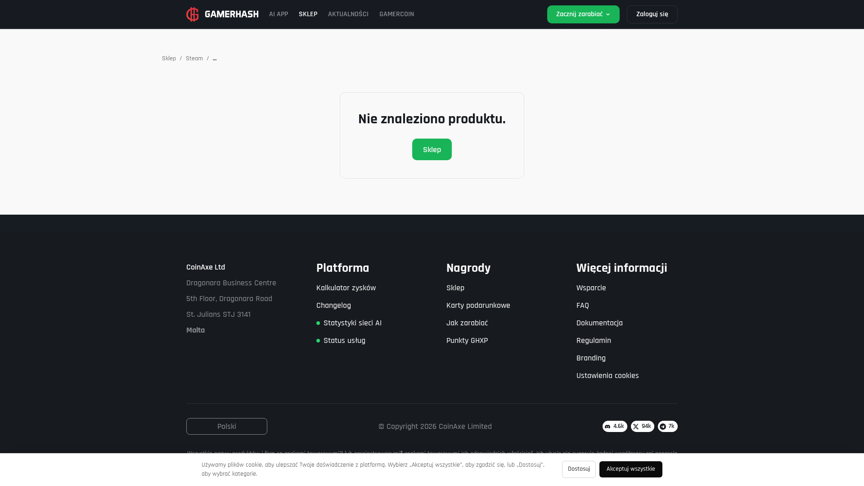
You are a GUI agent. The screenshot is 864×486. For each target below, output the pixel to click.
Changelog (333, 305)
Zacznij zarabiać (579, 14)
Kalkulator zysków (346, 288)
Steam (194, 58)
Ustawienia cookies (607, 375)
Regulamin (593, 340)
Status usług (344, 340)
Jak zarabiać (467, 323)
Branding (591, 358)
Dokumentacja (599, 323)
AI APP (278, 14)
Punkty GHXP (467, 340)
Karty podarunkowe (478, 305)
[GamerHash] (222, 14)
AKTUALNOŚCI (348, 14)
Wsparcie (591, 288)
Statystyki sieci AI (353, 323)
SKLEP (308, 14)
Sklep (169, 58)
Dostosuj (579, 469)
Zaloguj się (652, 14)
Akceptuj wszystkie (631, 469)
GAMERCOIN (396, 14)
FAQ (582, 305)
